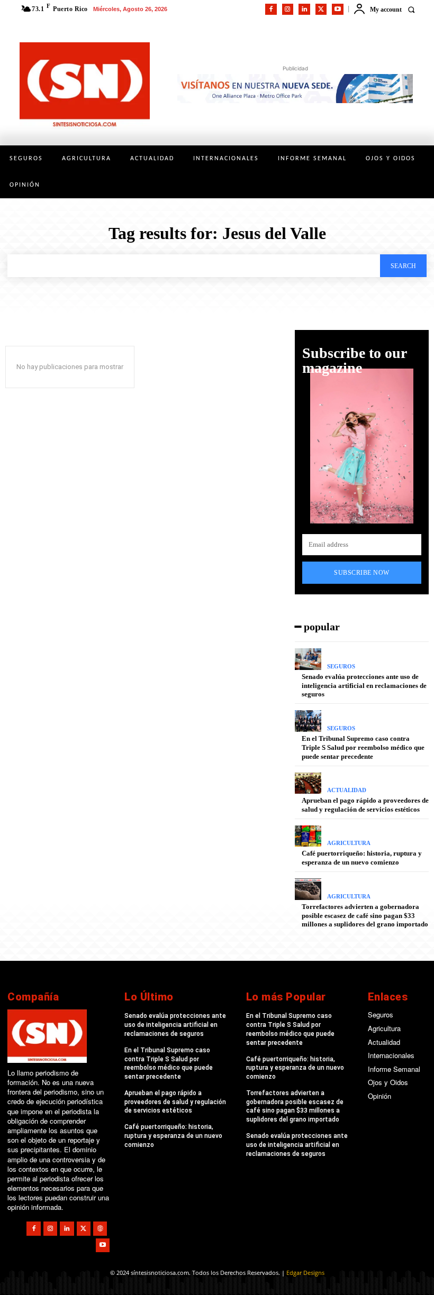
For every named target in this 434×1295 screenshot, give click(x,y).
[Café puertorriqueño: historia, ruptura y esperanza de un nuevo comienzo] (308, 836)
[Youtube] (337, 9)
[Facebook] (271, 9)
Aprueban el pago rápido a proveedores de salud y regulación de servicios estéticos (175, 1102)
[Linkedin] (304, 9)
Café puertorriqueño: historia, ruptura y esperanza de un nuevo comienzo (362, 857)
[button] (411, 9)
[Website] (100, 1228)
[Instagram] (288, 9)
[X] (321, 9)
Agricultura (348, 843)
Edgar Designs (305, 1272)
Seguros (341, 666)
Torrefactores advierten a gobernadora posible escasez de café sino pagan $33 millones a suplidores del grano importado (365, 916)
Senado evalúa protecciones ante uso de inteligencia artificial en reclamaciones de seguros (364, 686)
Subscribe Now (362, 572)
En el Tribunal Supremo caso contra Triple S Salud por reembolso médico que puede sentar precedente (363, 747)
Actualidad (346, 790)
